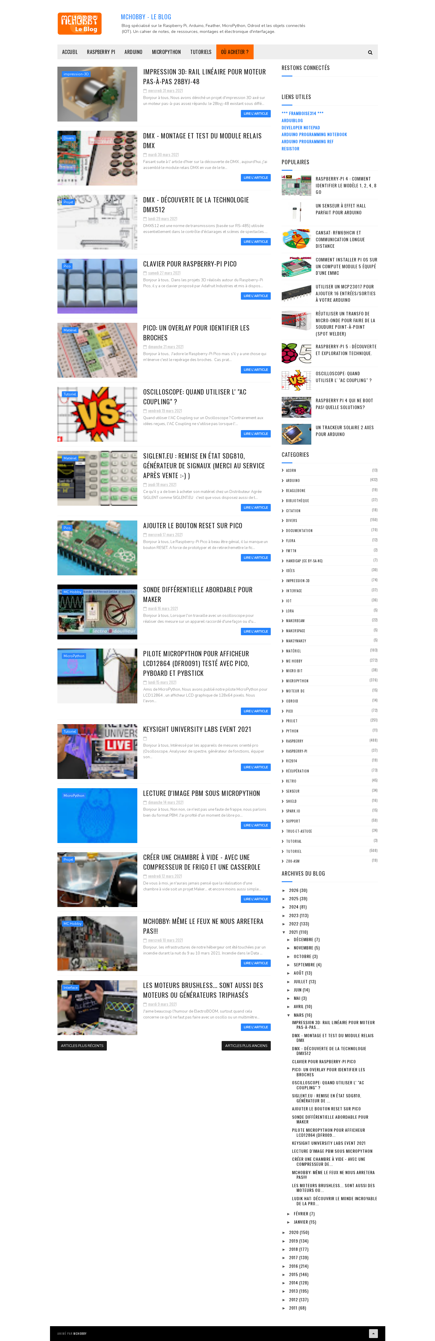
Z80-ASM (293, 861)
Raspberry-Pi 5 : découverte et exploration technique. (346, 349)
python (292, 731)
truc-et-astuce (299, 831)
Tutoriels (201, 51)
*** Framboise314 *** (303, 113)
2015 (294, 1274)
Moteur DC (295, 691)
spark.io (293, 811)
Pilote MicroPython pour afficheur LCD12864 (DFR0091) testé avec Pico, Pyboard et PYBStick (196, 663)
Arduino (134, 51)
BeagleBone (296, 490)
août (299, 973)
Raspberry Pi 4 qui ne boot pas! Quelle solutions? (344, 403)
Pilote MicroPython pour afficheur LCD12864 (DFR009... (328, 1132)
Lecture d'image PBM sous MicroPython (201, 793)
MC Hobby (72, 592)
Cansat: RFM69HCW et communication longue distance (340, 239)
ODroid (292, 701)
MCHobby (80, 1333)
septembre (305, 964)
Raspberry (294, 741)
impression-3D (76, 74)
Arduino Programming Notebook (314, 134)
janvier (301, 1222)
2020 (294, 1232)
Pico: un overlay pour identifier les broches (328, 1071)
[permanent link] (145, 738)
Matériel (70, 330)
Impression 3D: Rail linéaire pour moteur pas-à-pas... (333, 1024)
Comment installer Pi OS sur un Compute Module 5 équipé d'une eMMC (347, 266)
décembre (304, 939)
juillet (301, 981)
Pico (67, 266)
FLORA (290, 540)
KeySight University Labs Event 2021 (197, 729)
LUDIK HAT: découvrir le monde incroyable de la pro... (334, 1200)
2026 (294, 890)
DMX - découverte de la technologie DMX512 (329, 1050)
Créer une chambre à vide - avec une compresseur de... (328, 1161)
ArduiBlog (292, 120)
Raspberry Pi (101, 51)
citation (293, 510)
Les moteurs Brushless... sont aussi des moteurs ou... (333, 1187)
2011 (294, 1308)
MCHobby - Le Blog (146, 16)
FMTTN (291, 550)
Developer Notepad (301, 127)
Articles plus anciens (246, 1045)
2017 (294, 1257)
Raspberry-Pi (296, 751)
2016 (294, 1266)
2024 (294, 906)
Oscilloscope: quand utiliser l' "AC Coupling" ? (344, 376)
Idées (290, 570)
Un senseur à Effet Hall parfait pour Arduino (341, 208)
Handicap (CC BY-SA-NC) (304, 560)
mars (299, 1015)
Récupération (297, 771)
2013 (294, 1291)
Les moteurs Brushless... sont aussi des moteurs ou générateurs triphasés (203, 990)
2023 (294, 915)
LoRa (290, 611)
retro (291, 781)
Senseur (293, 791)
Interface (71, 987)
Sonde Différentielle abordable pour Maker (330, 1119)
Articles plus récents (82, 1045)
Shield (291, 801)
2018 (294, 1249)
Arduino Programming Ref (308, 141)
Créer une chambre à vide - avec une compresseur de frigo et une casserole (202, 861)
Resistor (290, 148)
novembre (304, 947)
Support (293, 821)
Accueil (70, 51)
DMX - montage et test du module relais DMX (333, 1037)
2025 (294, 898)
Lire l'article (256, 113)
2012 (294, 1299)
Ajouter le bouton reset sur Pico (192, 525)
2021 (294, 932)
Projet (68, 202)
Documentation (299, 530)
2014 (294, 1282)
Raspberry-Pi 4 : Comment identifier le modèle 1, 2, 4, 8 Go (346, 185)
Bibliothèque (297, 500)
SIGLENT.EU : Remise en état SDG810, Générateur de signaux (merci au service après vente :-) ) (204, 465)
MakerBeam (295, 620)
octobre (303, 956)
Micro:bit (294, 670)
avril (299, 1006)
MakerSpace (295, 630)
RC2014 (291, 761)
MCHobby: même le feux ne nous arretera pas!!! (333, 1174)
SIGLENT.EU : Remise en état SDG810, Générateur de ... (326, 1098)
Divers (69, 138)
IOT (289, 600)
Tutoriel (70, 394)
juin (298, 989)
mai (298, 998)
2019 (294, 1241)
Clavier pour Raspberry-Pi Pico (190, 263)
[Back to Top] (373, 1333)
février (302, 1213)
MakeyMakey (296, 640)
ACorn (291, 470)
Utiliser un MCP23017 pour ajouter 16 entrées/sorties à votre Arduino (346, 293)
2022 (294, 923)
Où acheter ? (235, 51)
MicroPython (166, 51)
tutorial (294, 841)
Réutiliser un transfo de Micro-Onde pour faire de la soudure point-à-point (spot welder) (345, 323)
